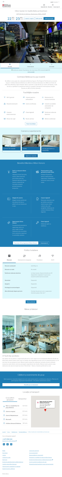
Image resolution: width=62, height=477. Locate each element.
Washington (14, 432)
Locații (4, 432)
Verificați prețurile (50, 18)
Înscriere (50, 7)
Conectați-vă (56, 7)
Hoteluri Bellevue (23, 432)
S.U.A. (8, 432)
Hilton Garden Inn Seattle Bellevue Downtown (38, 432)
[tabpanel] (31, 71)
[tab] (10, 65)
